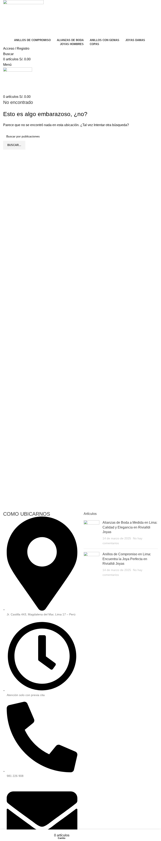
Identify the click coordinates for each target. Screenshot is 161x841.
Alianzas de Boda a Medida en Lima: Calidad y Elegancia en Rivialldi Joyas (130, 527)
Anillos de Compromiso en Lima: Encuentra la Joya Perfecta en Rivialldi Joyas (127, 558)
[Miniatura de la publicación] (91, 532)
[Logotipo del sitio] (23, 18)
